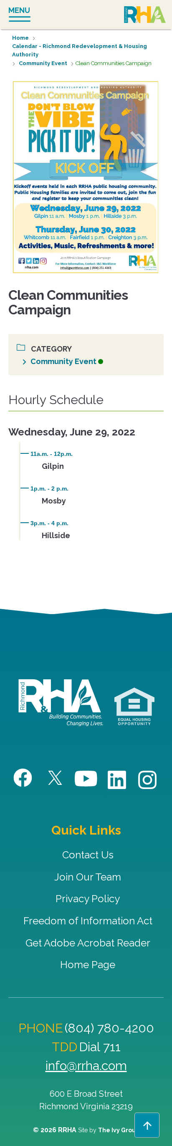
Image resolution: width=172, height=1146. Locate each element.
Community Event (43, 63)
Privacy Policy (88, 899)
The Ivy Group (118, 1130)
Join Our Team (87, 877)
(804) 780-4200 (109, 1028)
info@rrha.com (86, 1065)
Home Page (87, 965)
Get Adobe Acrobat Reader (87, 943)
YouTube (86, 779)
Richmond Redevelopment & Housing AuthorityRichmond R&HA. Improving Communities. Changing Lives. (60, 702)
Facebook (24, 778)
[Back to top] (146, 1125)
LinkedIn (117, 780)
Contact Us (88, 855)
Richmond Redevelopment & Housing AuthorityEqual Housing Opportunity (134, 707)
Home (20, 38)
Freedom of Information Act (87, 921)
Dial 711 (100, 1047)
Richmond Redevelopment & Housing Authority (145, 15)
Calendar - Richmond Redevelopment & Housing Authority (79, 50)
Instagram (148, 780)
